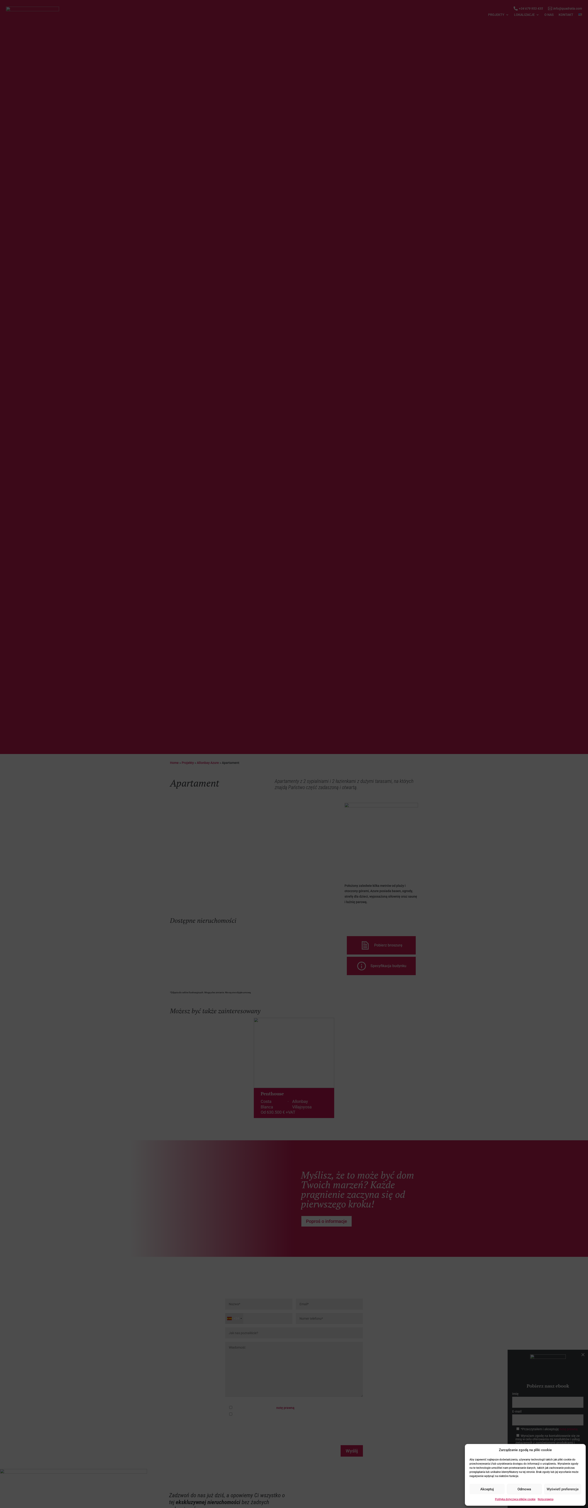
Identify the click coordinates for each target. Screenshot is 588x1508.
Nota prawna (545, 1499)
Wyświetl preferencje (563, 1489)
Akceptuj (487, 1489)
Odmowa (524, 1489)
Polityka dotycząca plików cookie (515, 1499)
